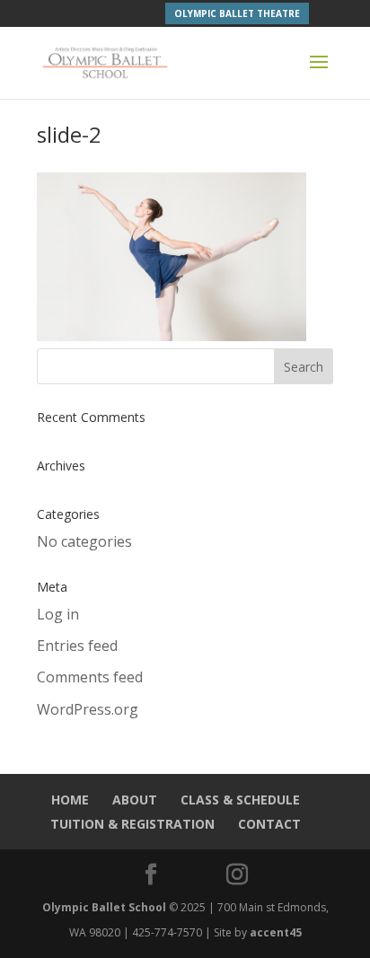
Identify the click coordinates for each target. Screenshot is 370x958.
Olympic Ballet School (104, 907)
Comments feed (90, 677)
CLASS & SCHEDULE (240, 799)
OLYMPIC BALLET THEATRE (237, 13)
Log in (58, 614)
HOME (70, 799)
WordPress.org (87, 709)
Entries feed (77, 645)
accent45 (276, 932)
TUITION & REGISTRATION (132, 823)
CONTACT (269, 823)
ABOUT (134, 799)
